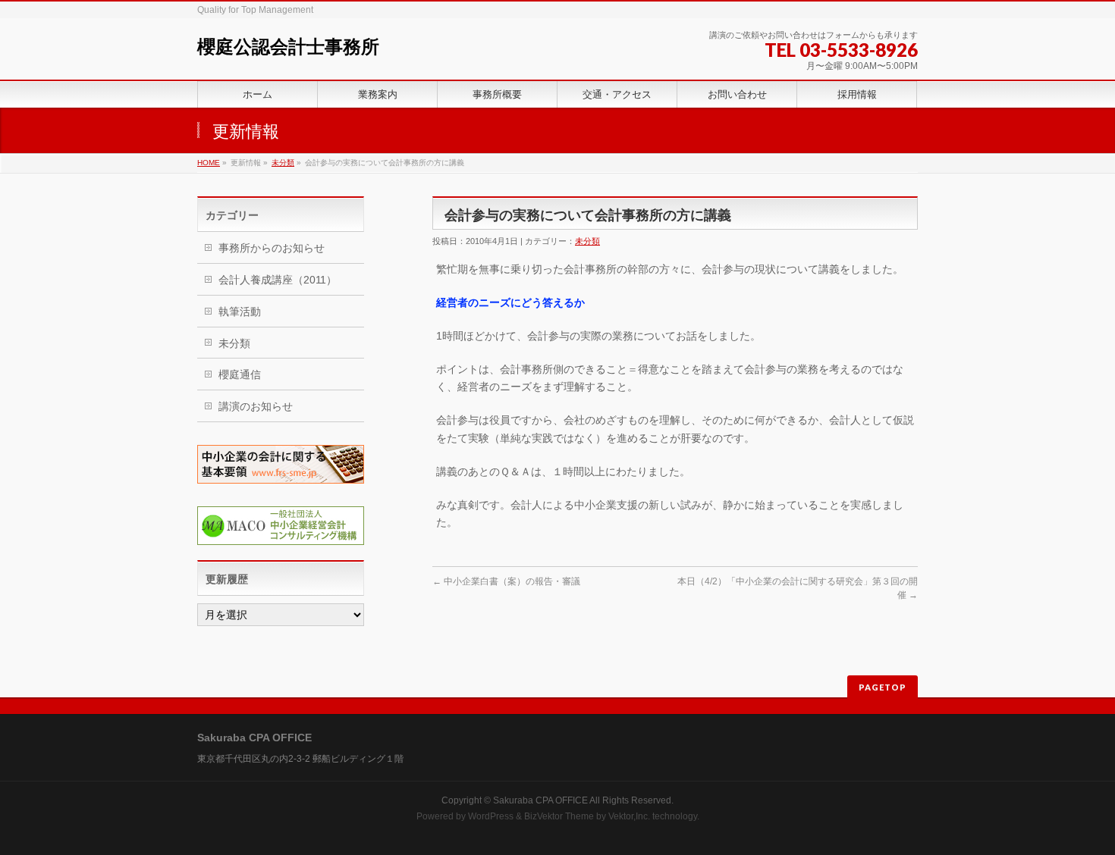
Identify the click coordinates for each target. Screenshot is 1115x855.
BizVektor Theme (559, 816)
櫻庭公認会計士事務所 (288, 46)
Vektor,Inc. (629, 816)
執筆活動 (239, 311)
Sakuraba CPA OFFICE (540, 800)
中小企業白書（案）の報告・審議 (506, 581)
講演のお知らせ (255, 406)
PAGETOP (882, 687)
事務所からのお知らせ (271, 248)
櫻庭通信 (239, 374)
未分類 (283, 162)
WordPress (491, 816)
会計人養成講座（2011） (277, 280)
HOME (208, 162)
